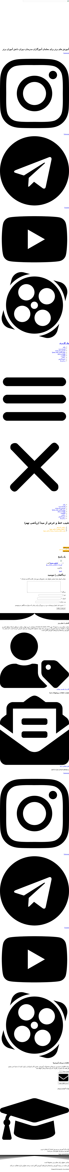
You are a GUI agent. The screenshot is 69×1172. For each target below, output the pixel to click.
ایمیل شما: (65, 1071)
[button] (34, 432)
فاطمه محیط (54, 563)
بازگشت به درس (64, 549)
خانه (64, 347)
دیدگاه (63, 592)
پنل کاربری (64, 343)
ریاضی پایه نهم (61, 527)
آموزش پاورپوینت (60, 350)
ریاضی (63, 357)
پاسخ (60, 571)
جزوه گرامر (61, 359)
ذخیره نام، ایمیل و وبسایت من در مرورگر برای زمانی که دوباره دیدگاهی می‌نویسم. (39, 605)
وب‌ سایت (63, 602)
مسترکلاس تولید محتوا (58, 352)
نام (64, 595)
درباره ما (62, 361)
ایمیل (63, 598)
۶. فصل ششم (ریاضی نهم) (57, 529)
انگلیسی (63, 355)
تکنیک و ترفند (61, 354)
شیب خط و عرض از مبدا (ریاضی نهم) (54, 530)
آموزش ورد (62, 349)
